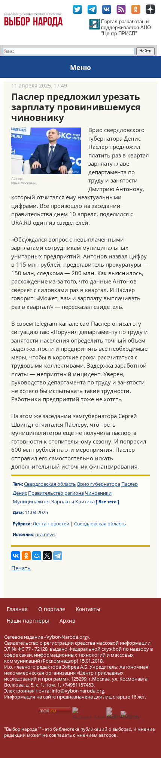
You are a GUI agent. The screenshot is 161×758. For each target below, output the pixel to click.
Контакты (88, 609)
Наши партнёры (28, 620)
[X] (47, 555)
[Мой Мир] (36, 555)
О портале (51, 609)
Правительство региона (56, 493)
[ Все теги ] (107, 502)
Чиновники (98, 493)
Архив (67, 620)
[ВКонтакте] (15, 555)
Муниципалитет (31, 501)
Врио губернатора (98, 484)
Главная (17, 609)
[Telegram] (57, 555)
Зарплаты (62, 501)
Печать (21, 568)
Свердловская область (50, 484)
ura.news (45, 534)
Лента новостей (51, 523)
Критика (85, 501)
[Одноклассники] (26, 555)
